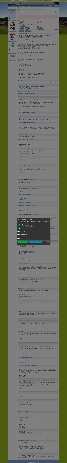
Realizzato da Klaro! (33, 243)
